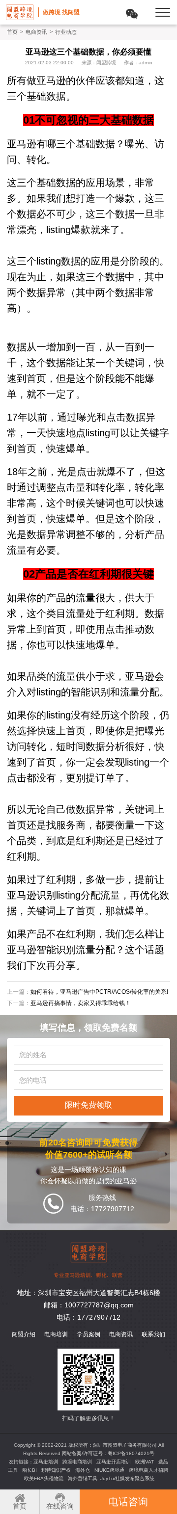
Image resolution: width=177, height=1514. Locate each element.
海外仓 (82, 1470)
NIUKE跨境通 (109, 1470)
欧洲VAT (144, 1461)
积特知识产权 (56, 1470)
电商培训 (56, 1334)
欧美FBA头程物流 (43, 1478)
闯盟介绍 (23, 1334)
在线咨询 (60, 1506)
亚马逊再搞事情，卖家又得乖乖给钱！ (80, 1003)
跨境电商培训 (77, 1461)
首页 (12, 32)
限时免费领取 (88, 1105)
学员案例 (88, 1334)
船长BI (29, 1470)
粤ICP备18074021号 (131, 1453)
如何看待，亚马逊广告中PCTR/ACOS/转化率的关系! (99, 991)
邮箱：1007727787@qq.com (89, 1305)
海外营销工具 (82, 1478)
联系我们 (153, 1334)
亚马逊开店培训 (113, 1461)
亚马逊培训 (45, 1461)
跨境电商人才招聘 (148, 1470)
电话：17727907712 (88, 1317)
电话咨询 (128, 1501)
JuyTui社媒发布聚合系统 (127, 1478)
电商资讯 (36, 32)
